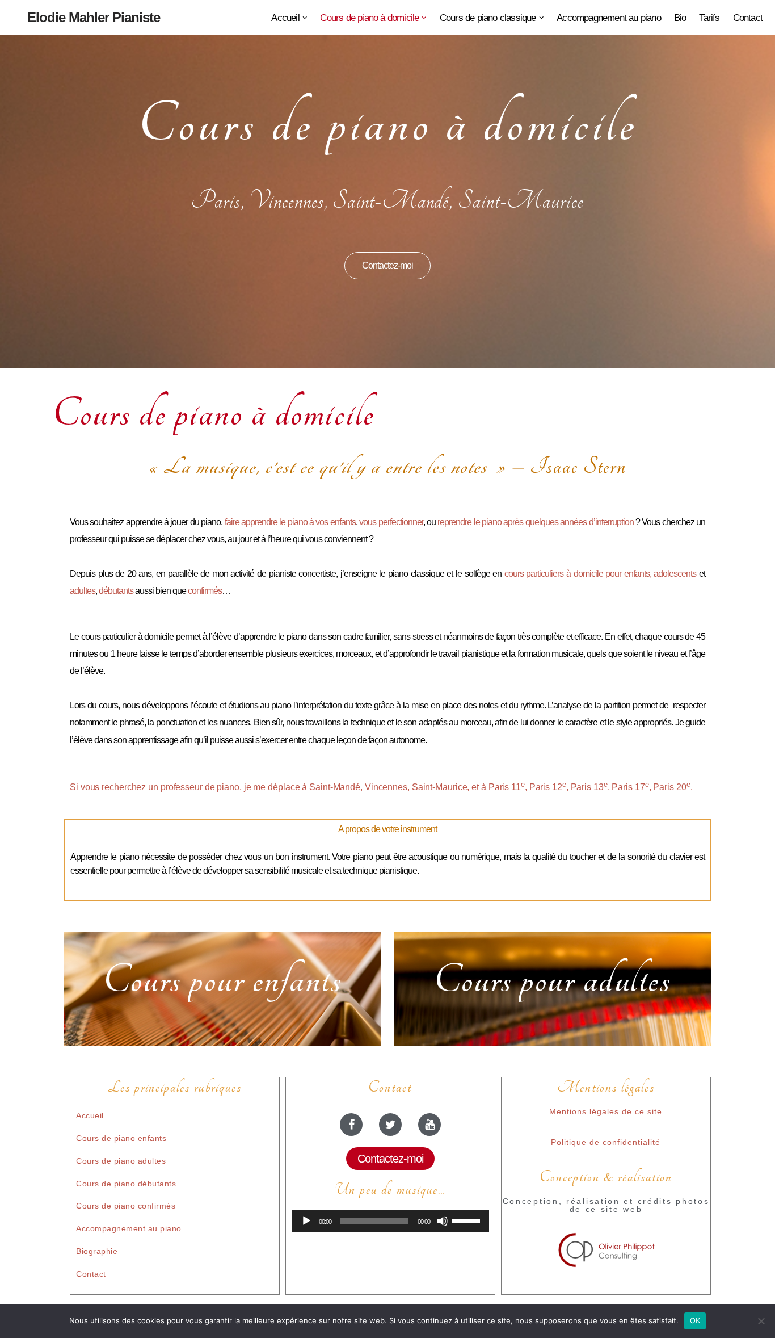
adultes (82, 590)
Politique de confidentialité (605, 1142)
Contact (748, 17)
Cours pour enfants (222, 980)
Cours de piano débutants (126, 1183)
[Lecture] (306, 1221)
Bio (680, 17)
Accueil (90, 1115)
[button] (305, 17)
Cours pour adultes (552, 980)
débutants (116, 590)
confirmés (205, 590)
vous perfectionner (391, 522)
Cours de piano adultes (121, 1160)
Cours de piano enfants (121, 1138)
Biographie (96, 1251)
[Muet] (442, 1221)
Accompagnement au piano (609, 17)
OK (695, 1320)
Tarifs (709, 17)
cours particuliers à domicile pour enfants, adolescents (600, 573)
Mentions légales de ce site (605, 1111)
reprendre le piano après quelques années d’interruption (535, 522)
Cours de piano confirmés (125, 1205)
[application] (390, 1221)
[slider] (467, 1220)
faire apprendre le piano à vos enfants (290, 522)
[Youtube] (429, 1124)
